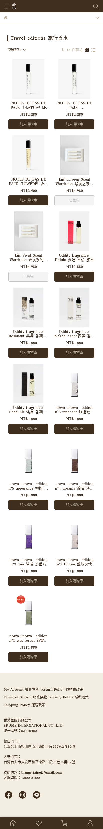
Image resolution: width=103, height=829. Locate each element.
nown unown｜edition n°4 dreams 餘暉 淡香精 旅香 (74, 486)
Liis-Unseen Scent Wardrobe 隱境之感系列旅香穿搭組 (74, 181)
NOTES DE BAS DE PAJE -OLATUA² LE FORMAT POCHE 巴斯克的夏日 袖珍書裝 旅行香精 (28, 105)
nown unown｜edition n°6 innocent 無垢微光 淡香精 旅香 (74, 409)
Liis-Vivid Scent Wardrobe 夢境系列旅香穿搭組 (28, 257)
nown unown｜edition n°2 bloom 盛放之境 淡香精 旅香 (75, 562)
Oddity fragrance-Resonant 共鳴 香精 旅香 (28, 333)
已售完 (74, 200)
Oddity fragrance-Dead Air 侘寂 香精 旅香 (28, 409)
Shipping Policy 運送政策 (25, 705)
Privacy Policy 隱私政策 (69, 697)
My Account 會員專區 (21, 689)
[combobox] (17, 49)
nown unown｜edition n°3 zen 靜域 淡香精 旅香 (29, 562)
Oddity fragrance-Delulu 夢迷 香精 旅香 (74, 257)
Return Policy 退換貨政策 (62, 689)
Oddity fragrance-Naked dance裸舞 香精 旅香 (74, 333)
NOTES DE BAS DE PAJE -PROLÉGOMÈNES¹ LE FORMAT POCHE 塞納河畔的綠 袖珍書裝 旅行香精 (74, 105)
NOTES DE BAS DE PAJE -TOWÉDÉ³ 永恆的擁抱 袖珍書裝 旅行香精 (28, 181)
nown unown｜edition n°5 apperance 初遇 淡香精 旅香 (28, 486)
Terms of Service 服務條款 (25, 697)
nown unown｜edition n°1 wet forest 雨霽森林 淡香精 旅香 (29, 638)
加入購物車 (28, 124)
